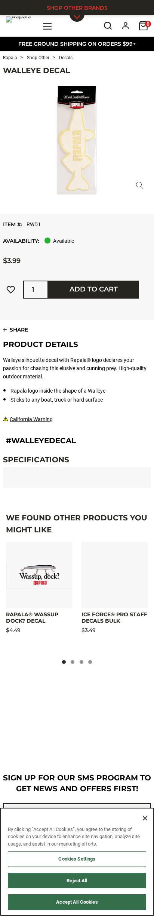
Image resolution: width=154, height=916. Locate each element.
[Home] (18, 25)
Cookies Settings (76, 859)
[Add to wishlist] (11, 289)
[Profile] (125, 25)
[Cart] (143, 25)
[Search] (108, 25)
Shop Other (37, 57)
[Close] (145, 818)
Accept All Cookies (77, 902)
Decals (65, 57)
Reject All (77, 880)
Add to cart (94, 289)
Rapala (10, 57)
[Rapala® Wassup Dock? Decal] (39, 575)
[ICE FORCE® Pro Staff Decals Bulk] (114, 575)
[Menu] (47, 25)
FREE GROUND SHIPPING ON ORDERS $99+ (77, 43)
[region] (77, 862)
